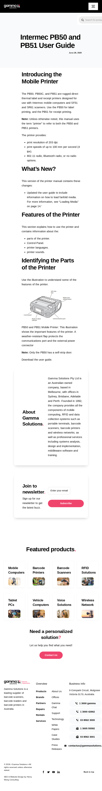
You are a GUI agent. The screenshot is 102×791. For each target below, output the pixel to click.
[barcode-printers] (39, 578)
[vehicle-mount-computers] (39, 611)
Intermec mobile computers (48, 102)
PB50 (30, 93)
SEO (6, 777)
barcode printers (70, 428)
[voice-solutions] (63, 611)
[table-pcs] (14, 611)
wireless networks (64, 432)
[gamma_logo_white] (12, 6)
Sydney (52, 396)
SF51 (74, 102)
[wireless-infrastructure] (88, 611)
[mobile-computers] (14, 578)
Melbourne (54, 391)
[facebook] (43, 772)
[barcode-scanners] (63, 578)
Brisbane (63, 396)
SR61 (30, 107)
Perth (56, 400)
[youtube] (53, 772)
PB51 (53, 93)
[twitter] (48, 772)
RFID (65, 414)
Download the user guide (36, 359)
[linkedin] (58, 772)
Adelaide (75, 396)
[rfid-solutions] (88, 578)
